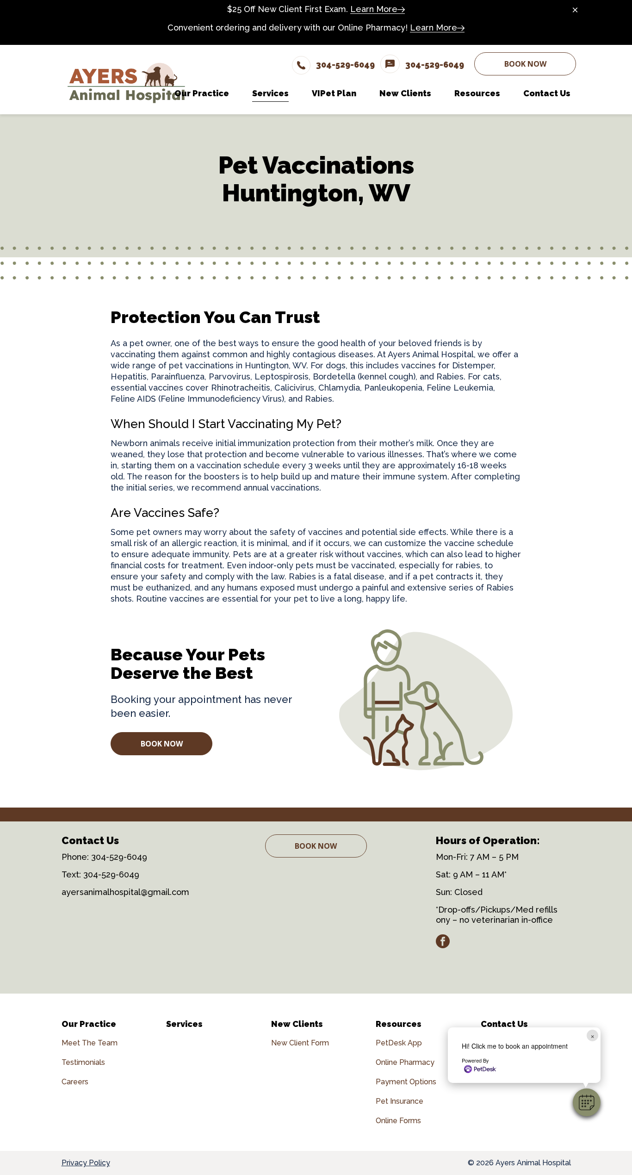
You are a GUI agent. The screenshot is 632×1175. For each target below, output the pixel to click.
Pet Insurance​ (399, 1101)
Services (184, 1024)
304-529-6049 (119, 857)
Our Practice (89, 1024)
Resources (398, 1024)
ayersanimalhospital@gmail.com (125, 892)
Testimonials (83, 1062)
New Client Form (300, 1042)
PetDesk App (399, 1042)
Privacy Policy (86, 1162)
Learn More (373, 9)
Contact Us (504, 1024)
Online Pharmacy (405, 1062)
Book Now (525, 64)
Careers (75, 1081)
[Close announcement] (575, 10)
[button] (587, 1102)
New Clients (297, 1024)
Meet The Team (90, 1042)
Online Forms (398, 1120)
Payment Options (406, 1081)
